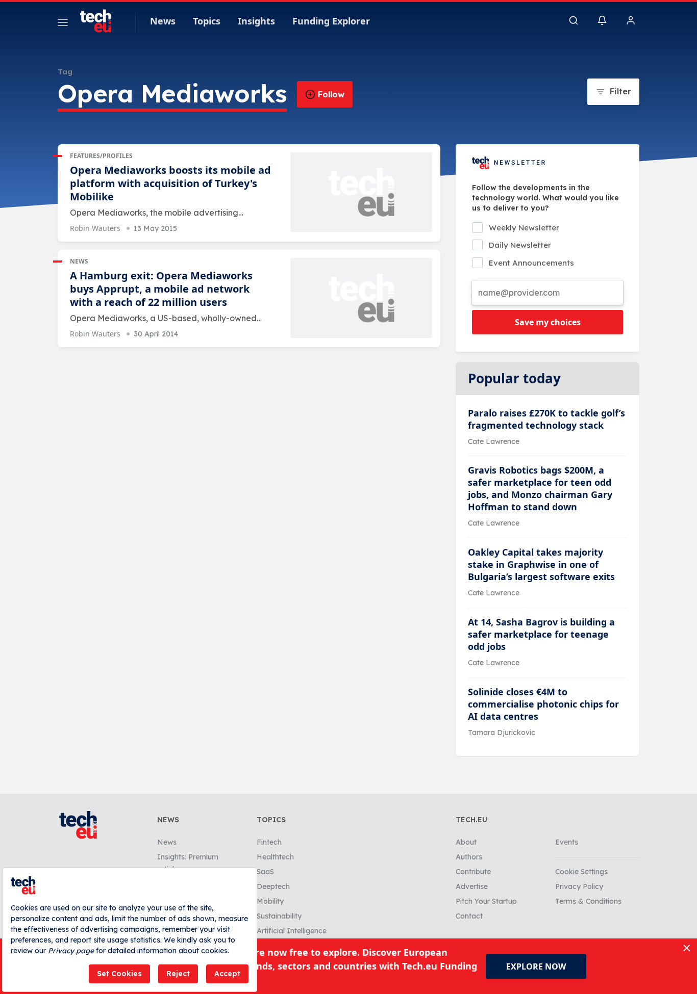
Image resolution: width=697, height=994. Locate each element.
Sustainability (279, 916)
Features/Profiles (101, 155)
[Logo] (100, 21)
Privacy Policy (579, 886)
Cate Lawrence (493, 441)
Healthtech (275, 856)
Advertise (472, 886)
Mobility (270, 901)
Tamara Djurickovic (501, 732)
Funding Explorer (331, 21)
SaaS (265, 871)
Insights (256, 21)
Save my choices (548, 322)
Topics (206, 21)
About (466, 842)
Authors (469, 856)
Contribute (473, 871)
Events (566, 842)
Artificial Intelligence (292, 930)
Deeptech (273, 886)
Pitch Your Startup (486, 901)
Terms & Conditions (588, 901)
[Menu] (63, 24)
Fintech (269, 842)
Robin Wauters (95, 228)
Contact (469, 916)
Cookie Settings (581, 871)
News (163, 21)
